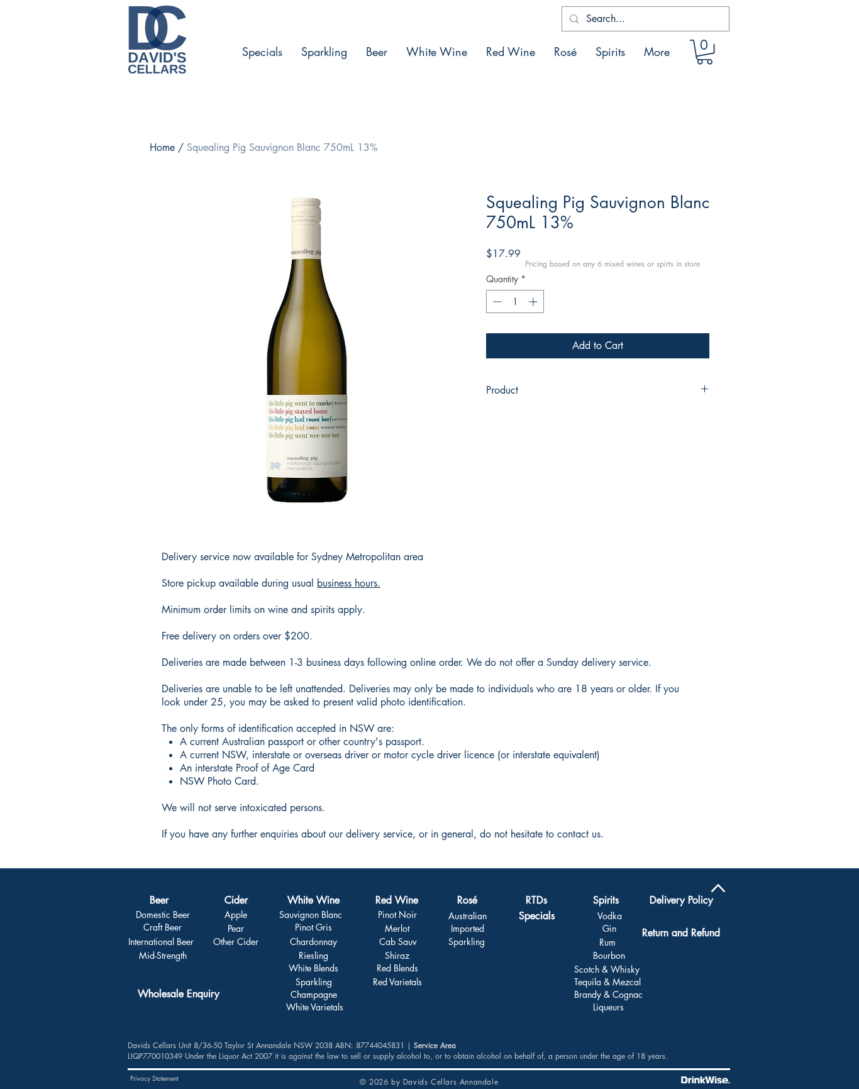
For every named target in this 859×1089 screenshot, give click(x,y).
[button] (704, 52)
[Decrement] (496, 301)
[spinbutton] (515, 301)
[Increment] (534, 301)
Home (162, 147)
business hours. (348, 583)
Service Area (435, 1045)
